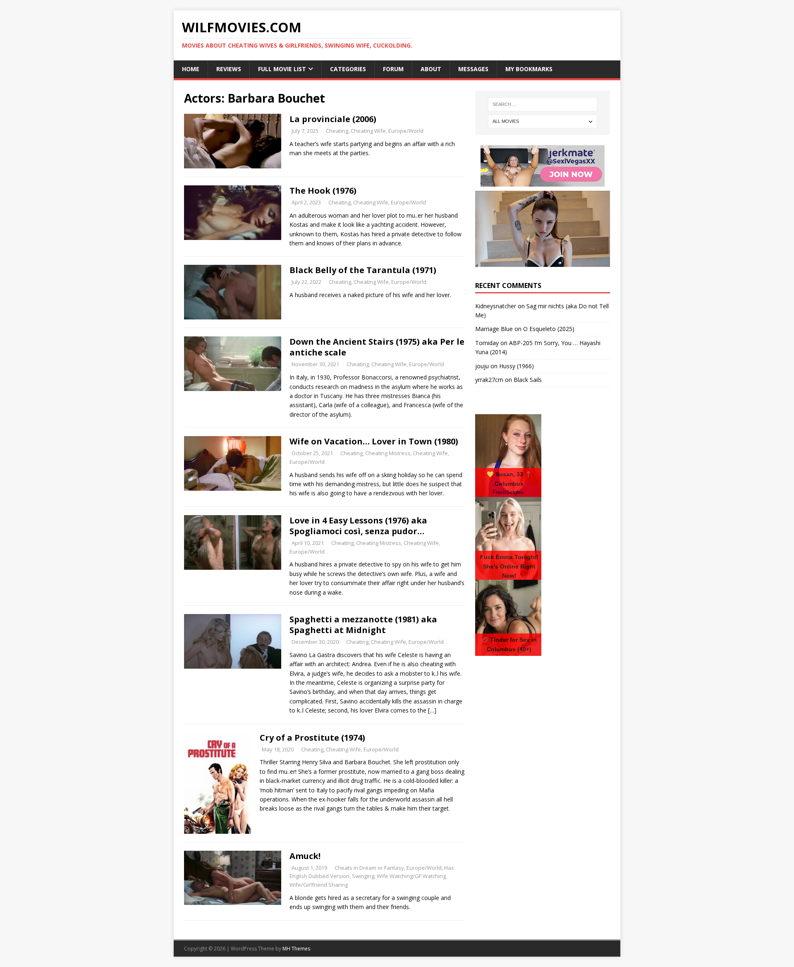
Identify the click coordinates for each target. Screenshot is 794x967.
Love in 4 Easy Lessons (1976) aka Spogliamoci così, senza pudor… (358, 526)
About (431, 69)
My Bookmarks (528, 69)
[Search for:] (542, 104)
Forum (393, 69)
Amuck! (304, 855)
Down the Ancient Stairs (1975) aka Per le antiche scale (376, 347)
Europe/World (405, 130)
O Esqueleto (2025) (548, 329)
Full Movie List (282, 69)
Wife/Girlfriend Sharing (318, 884)
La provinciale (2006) (332, 119)
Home (190, 69)
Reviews (228, 69)
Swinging (363, 876)
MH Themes (296, 948)
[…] (432, 710)
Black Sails (528, 380)
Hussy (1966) (516, 366)
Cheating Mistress (387, 453)
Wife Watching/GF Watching (411, 876)
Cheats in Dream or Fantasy (369, 867)
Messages (473, 69)
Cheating (337, 130)
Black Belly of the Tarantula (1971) (362, 270)
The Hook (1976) (322, 190)
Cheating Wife (368, 130)
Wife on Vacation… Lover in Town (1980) (373, 441)
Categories (348, 69)
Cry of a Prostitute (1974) (312, 737)
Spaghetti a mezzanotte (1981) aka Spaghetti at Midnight (363, 625)
